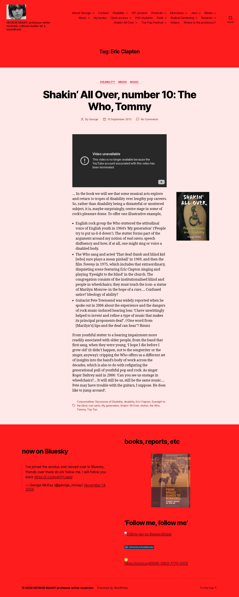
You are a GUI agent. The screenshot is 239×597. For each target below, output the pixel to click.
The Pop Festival (152, 22)
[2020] (170, 480)
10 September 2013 (119, 119)
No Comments (149, 119)
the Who (155, 405)
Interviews (177, 13)
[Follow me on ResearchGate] (170, 534)
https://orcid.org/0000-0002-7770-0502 (156, 563)
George (93, 119)
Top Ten (92, 409)
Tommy (81, 409)
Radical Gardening (182, 18)
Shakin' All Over (129, 405)
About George (81, 13)
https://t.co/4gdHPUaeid (53, 477)
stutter (144, 405)
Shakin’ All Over (124, 22)
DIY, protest (139, 13)
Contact (103, 13)
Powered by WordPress (112, 588)
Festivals (157, 13)
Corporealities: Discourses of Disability (100, 401)
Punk (160, 18)
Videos (174, 22)
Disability (118, 13)
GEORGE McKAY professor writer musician (63, 588)
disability (129, 401)
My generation (110, 405)
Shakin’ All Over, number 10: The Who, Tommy (119, 100)
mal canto (94, 405)
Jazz (194, 13)
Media (208, 13)
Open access (119, 18)
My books (100, 18)
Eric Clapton (143, 401)
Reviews (206, 18)
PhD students (144, 18)
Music (82, 18)
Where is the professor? (200, 22)
